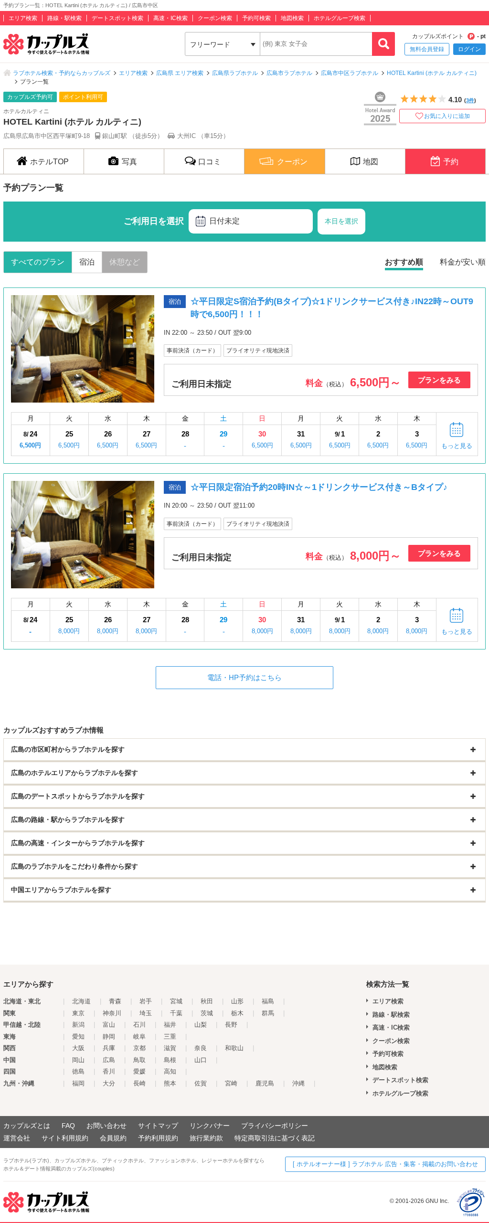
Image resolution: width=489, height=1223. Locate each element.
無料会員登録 (427, 49)
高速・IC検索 (170, 18)
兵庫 (109, 1048)
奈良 (200, 1048)
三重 (170, 1036)
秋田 (207, 1001)
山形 (237, 1001)
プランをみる (439, 380)
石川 (139, 1024)
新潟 (78, 1024)
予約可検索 (256, 18)
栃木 (237, 1013)
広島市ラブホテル (289, 73)
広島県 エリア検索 (179, 73)
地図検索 (292, 18)
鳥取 (139, 1059)
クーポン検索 (215, 18)
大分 (109, 1083)
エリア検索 (23, 18)
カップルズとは (26, 1125)
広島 (109, 1059)
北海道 (81, 1001)
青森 (115, 1001)
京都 (139, 1048)
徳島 (78, 1071)
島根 (170, 1059)
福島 (268, 1001)
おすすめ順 (404, 262)
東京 (78, 1013)
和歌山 (234, 1048)
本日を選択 (341, 221)
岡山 (78, 1059)
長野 (231, 1024)
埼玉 (145, 1013)
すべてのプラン (37, 262)
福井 (170, 1024)
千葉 (176, 1013)
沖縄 (298, 1083)
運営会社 (16, 1138)
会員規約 (113, 1138)
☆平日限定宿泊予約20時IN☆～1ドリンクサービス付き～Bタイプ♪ (319, 487)
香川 (109, 1071)
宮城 (176, 1001)
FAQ (68, 1125)
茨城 (207, 1013)
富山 (109, 1024)
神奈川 (112, 1013)
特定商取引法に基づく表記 (274, 1138)
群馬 (268, 1013)
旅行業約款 (206, 1138)
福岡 (78, 1083)
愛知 (78, 1036)
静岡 (109, 1036)
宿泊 (87, 262)
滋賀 (170, 1048)
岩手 (145, 1001)
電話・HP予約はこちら (244, 677)
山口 (200, 1059)
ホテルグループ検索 (339, 18)
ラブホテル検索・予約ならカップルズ (61, 73)
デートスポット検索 (117, 18)
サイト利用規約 (65, 1138)
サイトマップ (158, 1125)
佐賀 (200, 1083)
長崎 (139, 1083)
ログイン (469, 49)
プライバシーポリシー (274, 1125)
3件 (470, 100)
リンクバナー (210, 1125)
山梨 (200, 1024)
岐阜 (139, 1036)
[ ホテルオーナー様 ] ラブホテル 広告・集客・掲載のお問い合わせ (385, 1164)
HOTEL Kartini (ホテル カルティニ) (432, 73)
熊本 (170, 1083)
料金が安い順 (463, 262)
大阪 (78, 1048)
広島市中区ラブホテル (349, 73)
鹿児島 (264, 1083)
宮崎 (231, 1083)
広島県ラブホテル (235, 73)
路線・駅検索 (64, 18)
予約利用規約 (158, 1138)
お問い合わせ (106, 1125)
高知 (170, 1071)
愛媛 (139, 1071)
